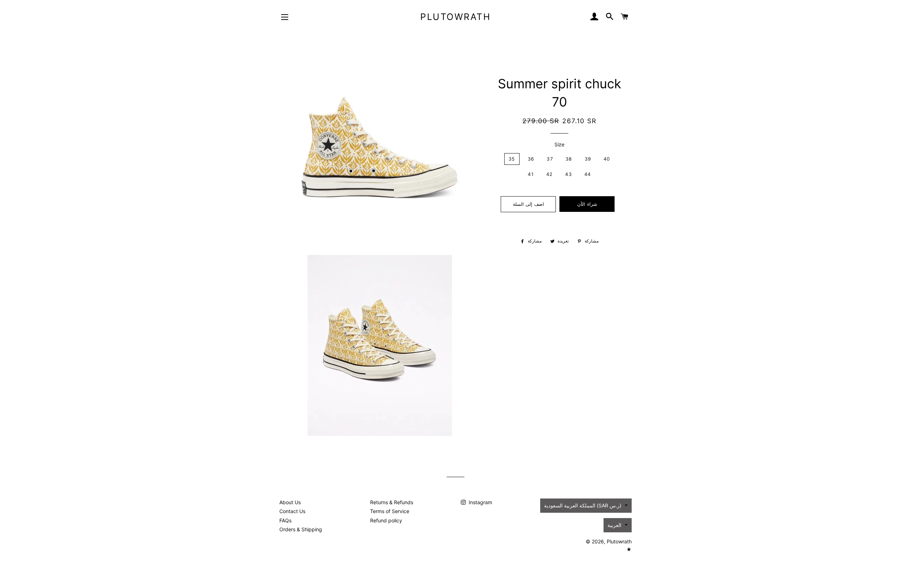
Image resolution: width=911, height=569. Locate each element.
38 (568, 159)
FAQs (285, 520)
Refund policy (386, 520)
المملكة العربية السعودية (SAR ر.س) (582, 505)
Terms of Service (389, 511)
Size (559, 144)
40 (607, 159)
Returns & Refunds (391, 502)
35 (512, 159)
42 (549, 174)
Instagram (479, 502)
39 (588, 159)
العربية (614, 525)
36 (531, 159)
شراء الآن (587, 204)
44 (587, 174)
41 (531, 174)
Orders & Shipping (300, 529)
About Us (290, 502)
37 (550, 159)
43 (568, 174)
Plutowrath (455, 16)
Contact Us (292, 511)
